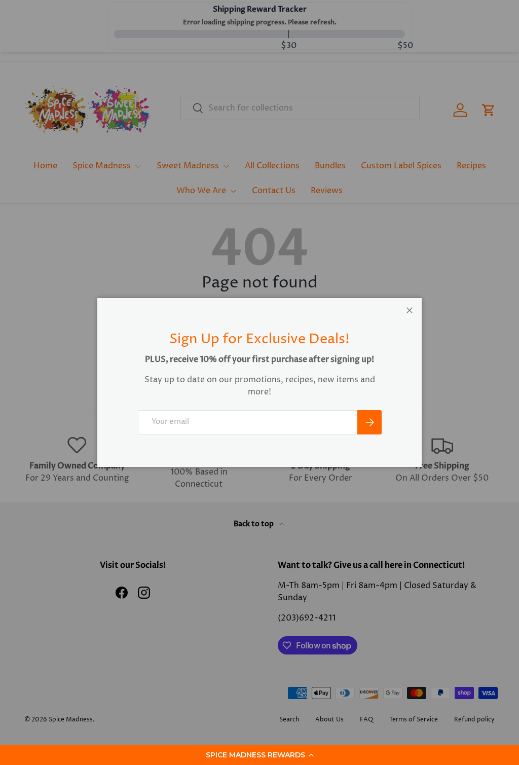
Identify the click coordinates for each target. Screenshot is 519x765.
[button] (259, 755)
